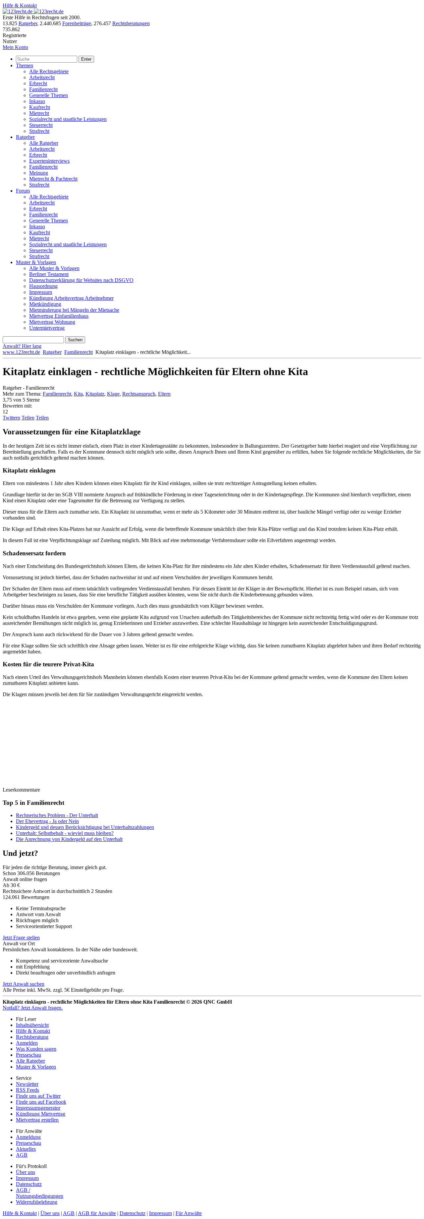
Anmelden (27, 1043)
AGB (21, 1155)
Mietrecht (39, 113)
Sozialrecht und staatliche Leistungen (68, 119)
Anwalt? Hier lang (22, 346)
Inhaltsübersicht (32, 1025)
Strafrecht (39, 131)
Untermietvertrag (47, 328)
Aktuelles (26, 1149)
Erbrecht (38, 83)
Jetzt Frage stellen (21, 937)
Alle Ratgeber (43, 143)
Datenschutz (29, 1184)
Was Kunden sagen (36, 1049)
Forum (23, 191)
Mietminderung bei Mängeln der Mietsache (74, 310)
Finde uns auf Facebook (41, 1102)
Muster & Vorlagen (36, 262)
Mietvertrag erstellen (37, 1120)
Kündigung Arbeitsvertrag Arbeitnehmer (71, 298)
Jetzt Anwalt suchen (23, 984)
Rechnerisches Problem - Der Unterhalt (57, 815)
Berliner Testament (49, 274)
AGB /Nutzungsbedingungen (39, 1193)
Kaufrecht (39, 107)
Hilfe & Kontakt (20, 5)
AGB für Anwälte (97, 1213)
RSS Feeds (27, 1090)
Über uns (25, 1172)
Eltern (164, 394)
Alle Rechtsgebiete (49, 71)
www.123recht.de (21, 352)
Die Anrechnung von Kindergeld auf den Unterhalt (69, 839)
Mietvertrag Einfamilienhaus (58, 316)
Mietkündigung (45, 304)
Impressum (40, 292)
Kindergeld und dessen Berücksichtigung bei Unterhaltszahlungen (85, 827)
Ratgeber (28, 23)
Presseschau (28, 1055)
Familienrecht (43, 89)
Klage (113, 394)
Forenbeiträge (76, 23)
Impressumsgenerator (38, 1108)
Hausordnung (43, 286)
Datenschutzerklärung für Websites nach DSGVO (81, 280)
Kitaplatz (94, 394)
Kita (78, 394)
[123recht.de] (33, 11)
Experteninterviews (49, 161)
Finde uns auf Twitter (38, 1096)
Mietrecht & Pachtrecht (53, 179)
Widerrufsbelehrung (36, 1202)
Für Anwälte (189, 1213)
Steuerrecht (41, 125)
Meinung (38, 173)
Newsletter (27, 1084)
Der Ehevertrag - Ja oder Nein (47, 821)
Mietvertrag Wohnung (52, 322)
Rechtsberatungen (131, 23)
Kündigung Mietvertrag (40, 1114)
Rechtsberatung (32, 1037)
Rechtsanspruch (138, 394)
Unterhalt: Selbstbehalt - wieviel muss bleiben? (65, 833)
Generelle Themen (48, 95)
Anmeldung (28, 1137)
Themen (24, 65)
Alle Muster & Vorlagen (54, 268)
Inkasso (37, 101)
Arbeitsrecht (42, 77)
